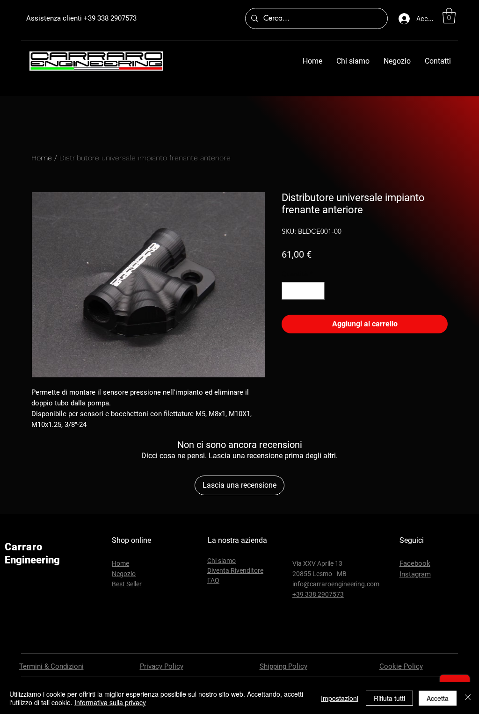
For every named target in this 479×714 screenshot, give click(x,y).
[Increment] (317, 291)
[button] (449, 15)
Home (41, 157)
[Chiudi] (467, 698)
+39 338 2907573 (110, 18)
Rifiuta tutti (389, 698)
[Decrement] (289, 291)
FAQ (213, 580)
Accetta (438, 698)
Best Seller (127, 584)
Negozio (124, 573)
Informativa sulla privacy (110, 702)
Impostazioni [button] (339, 698)
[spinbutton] (303, 291)
